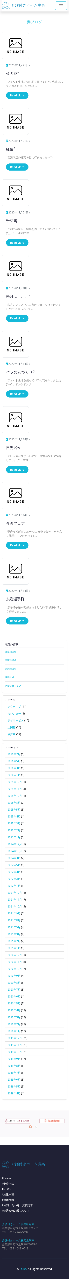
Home (7, 1178)
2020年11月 (15, 962)
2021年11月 (15, 899)
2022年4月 (14, 872)
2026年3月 (14, 768)
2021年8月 (14, 920)
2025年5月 (14, 809)
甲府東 (12, 734)
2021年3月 (14, 934)
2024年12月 (15, 844)
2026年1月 (14, 775)
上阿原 (12, 727)
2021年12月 (15, 892)
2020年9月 (14, 976)
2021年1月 (14, 948)
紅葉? (10, 149)
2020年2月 (14, 1024)
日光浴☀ (13, 447)
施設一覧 (8, 1194)
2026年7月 (14, 754)
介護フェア (15, 523)
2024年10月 (15, 851)
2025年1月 (14, 837)
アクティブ (14, 706)
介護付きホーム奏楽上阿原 (18, 1240)
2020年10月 (15, 969)
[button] (30, 1127)
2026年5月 (14, 761)
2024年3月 (14, 858)
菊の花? (12, 73)
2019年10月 (15, 1052)
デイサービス (16, 720)
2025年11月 (15, 789)
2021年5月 (14, 927)
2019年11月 (15, 1045)
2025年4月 (14, 816)
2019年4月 (14, 1093)
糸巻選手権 (15, 598)
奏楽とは (8, 1183)
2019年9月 (14, 1059)
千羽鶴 (11, 220)
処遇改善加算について (16, 1210)
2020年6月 (14, 996)
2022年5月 (14, 865)
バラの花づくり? (20, 371)
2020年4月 (14, 1010)
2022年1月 (14, 886)
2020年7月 (14, 989)
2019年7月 (14, 1073)
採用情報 (8, 1200)
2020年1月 (14, 1031)
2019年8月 (14, 1066)
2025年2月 (14, 830)
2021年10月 (15, 906)
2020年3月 (14, 1017)
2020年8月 (14, 982)
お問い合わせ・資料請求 (18, 1205)
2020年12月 (15, 955)
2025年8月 (14, 802)
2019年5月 (14, 1086)
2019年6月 (14, 1079)
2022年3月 (14, 879)
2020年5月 (14, 1003)
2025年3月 (14, 823)
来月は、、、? (18, 296)
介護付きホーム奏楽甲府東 (18, 1224)
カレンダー (14, 713)
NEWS (7, 1189)
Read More (17, 95)
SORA (23, 1269)
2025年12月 (15, 782)
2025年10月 (15, 796)
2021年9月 (14, 913)
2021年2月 (14, 941)
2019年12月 (15, 1038)
